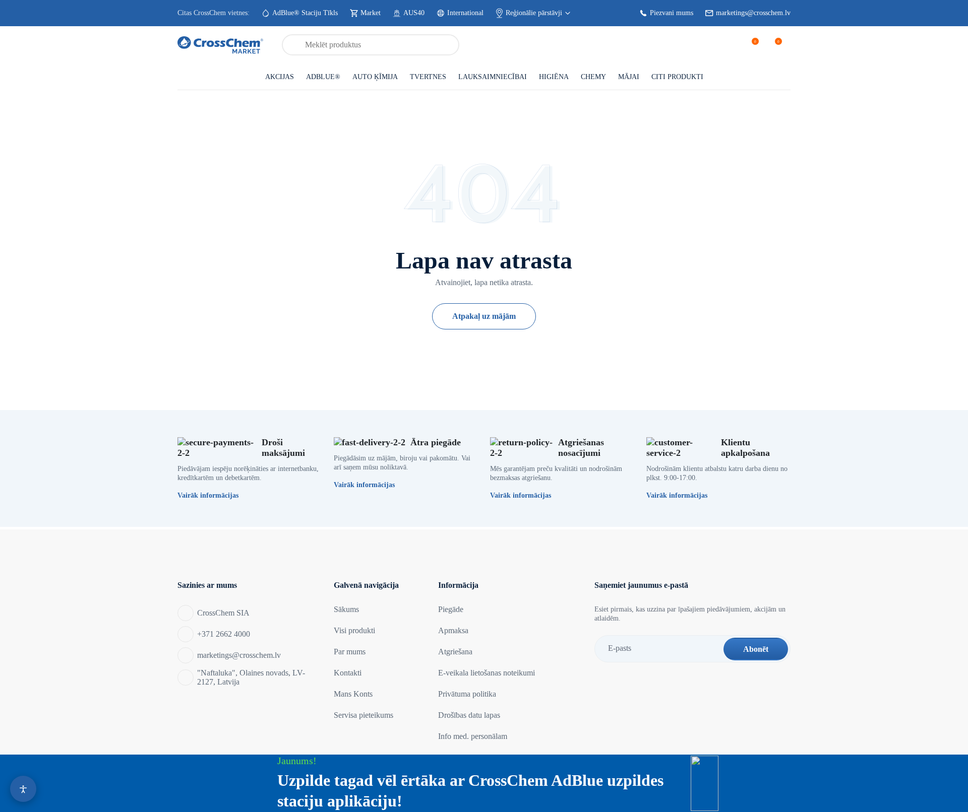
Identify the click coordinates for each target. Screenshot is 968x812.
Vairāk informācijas (207, 495)
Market (370, 13)
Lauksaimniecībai (492, 77)
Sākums (346, 609)
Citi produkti (677, 77)
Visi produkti (354, 630)
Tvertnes (428, 77)
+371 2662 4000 (223, 634)
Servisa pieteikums (363, 715)
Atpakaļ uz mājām (484, 316)
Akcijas (279, 77)
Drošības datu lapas (469, 715)
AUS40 (414, 13)
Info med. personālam (472, 736)
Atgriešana (455, 651)
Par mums (350, 651)
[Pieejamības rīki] (23, 789)
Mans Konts (353, 694)
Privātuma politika (467, 694)
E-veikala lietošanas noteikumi (486, 672)
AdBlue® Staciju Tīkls (305, 13)
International (465, 13)
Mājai (628, 77)
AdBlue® (323, 77)
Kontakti (347, 672)
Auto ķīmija (375, 77)
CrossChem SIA (223, 612)
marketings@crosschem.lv (753, 13)
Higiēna (554, 77)
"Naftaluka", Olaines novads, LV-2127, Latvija (251, 677)
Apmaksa (453, 630)
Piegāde (450, 609)
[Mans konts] (726, 44)
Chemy (593, 77)
